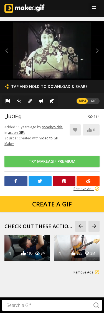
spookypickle (52, 127)
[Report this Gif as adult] (41, 101)
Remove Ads (83, 188)
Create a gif (52, 204)
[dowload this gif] (18, 101)
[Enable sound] (52, 101)
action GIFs (16, 132)
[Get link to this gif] (29, 101)
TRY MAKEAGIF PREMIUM (52, 161)
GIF (93, 100)
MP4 (82, 100)
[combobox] (52, 305)
